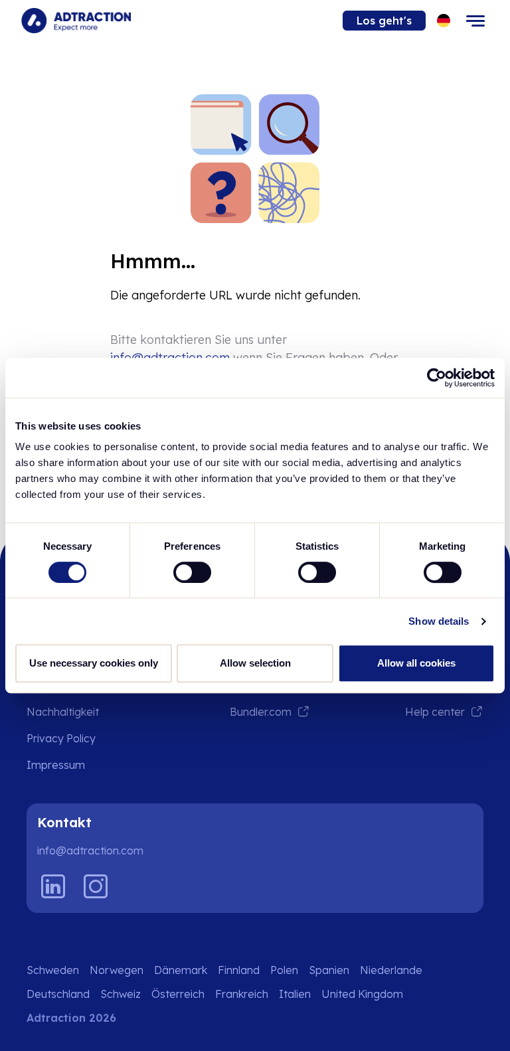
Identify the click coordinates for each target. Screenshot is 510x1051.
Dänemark (180, 970)
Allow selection (255, 663)
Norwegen (116, 970)
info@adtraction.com (90, 850)
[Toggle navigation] (475, 21)
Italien (295, 994)
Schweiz (120, 994)
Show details (438, 621)
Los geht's (384, 20)
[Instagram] (96, 886)
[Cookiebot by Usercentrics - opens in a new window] (437, 378)
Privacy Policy (61, 738)
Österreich (178, 994)
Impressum (56, 764)
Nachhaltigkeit (63, 711)
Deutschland (58, 994)
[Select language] (444, 21)
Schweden (53, 970)
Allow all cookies (416, 663)
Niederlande (391, 970)
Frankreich (241, 994)
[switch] (192, 572)
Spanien (329, 970)
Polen (284, 970)
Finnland (239, 970)
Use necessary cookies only (93, 663)
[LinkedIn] (53, 886)
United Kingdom (362, 994)
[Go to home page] (76, 20)
